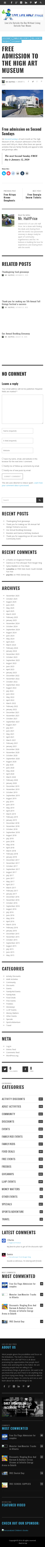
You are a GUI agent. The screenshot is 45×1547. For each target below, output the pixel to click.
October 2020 (11, 755)
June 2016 (10, 915)
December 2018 (12, 823)
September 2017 (13, 869)
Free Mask (25, 566)
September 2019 (13, 795)
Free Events (36, 38)
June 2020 (10, 768)
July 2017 (10, 875)
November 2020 (12, 752)
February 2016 (12, 927)
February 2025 (12, 617)
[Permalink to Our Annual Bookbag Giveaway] (22, 351)
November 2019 (12, 789)
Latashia (10, 569)
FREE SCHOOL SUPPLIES (20, 1483)
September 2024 (13, 629)
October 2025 (11, 599)
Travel (8, 1025)
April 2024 (10, 642)
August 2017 (11, 872)
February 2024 (12, 648)
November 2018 (12, 826)
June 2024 (10, 635)
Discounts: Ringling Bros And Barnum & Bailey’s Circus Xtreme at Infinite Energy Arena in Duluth (19, 1309)
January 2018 (11, 857)
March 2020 (11, 777)
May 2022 (10, 697)
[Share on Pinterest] (41, 81)
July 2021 (10, 728)
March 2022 (11, 703)
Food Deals (11, 997)
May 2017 (10, 881)
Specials (9, 1019)
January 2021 (11, 746)
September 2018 (13, 832)
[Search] (5, 2)
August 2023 (11, 663)
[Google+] (16, 2)
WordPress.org (12, 1055)
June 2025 (10, 605)
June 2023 (10, 666)
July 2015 (10, 949)
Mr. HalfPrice (10, 275)
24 (42, 1294)
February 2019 (12, 817)
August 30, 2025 (21, 337)
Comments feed (12, 1052)
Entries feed (11, 1049)
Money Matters (12, 1013)
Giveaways (16, 41)
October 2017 (11, 866)
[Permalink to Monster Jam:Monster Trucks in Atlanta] (5, 1295)
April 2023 (10, 669)
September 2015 (13, 943)
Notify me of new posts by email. (17, 470)
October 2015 (11, 940)
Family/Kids (11, 994)
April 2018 (10, 847)
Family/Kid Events (22, 38)
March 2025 (11, 614)
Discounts (7, 38)
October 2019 (11, 792)
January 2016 (11, 930)
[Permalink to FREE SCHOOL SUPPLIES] (5, 1485)
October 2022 (11, 682)
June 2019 (10, 804)
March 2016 (11, 924)
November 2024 (12, 623)
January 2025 (11, 620)
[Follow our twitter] (5, 1069)
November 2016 (12, 900)
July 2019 (10, 801)
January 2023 (11, 672)
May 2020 (10, 771)
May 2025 (10, 608)
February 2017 (12, 890)
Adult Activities (12, 979)
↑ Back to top (22, 1543)
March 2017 (11, 887)
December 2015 (12, 933)
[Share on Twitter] (32, 81)
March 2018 (11, 851)
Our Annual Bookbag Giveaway (16, 333)
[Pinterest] (30, 2)
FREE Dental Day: (23, 575)
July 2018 (10, 838)
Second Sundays (11, 139)
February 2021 (12, 743)
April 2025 (10, 611)
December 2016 (12, 897)
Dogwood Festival (23, 560)
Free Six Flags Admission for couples (22, 1285)
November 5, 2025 (22, 275)
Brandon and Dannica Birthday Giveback (22, 533)
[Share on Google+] (37, 81)
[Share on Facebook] (28, 81)
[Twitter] (35, 2)
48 (42, 1283)
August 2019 (11, 798)
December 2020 (12, 749)
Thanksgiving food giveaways (15, 271)
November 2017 (12, 863)
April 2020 (10, 774)
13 (42, 1484)
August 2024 (11, 632)
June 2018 (10, 841)
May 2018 (10, 844)
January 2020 (11, 783)
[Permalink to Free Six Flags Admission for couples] (5, 1285)
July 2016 (10, 912)
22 (42, 1305)
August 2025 (11, 602)
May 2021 (10, 734)
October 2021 (11, 718)
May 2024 (10, 638)
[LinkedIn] (26, 2)
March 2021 (11, 740)
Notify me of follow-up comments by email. (21, 466)
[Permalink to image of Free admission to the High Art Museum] (22, 103)
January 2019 (11, 820)
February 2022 (12, 706)
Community (11, 982)
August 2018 (11, 835)
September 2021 (13, 722)
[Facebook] (11, 2)
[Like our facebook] (25, 1069)
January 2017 (11, 894)
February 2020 (12, 780)
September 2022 (13, 685)
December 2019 (12, 786)
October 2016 (11, 903)
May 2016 (10, 918)
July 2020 (10, 765)
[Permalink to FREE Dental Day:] (5, 1321)
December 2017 (12, 860)
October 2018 (11, 829)
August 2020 (11, 761)
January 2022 (11, 709)
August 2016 (11, 909)
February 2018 (12, 854)
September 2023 (13, 660)
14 (42, 1321)
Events (9, 988)
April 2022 (10, 700)
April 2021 (10, 737)
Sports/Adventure (13, 1022)
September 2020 (13, 758)
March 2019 (11, 814)
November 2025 (12, 595)
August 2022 (11, 688)
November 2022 (12, 678)
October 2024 (11, 626)
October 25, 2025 (22, 307)
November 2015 (12, 937)
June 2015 (10, 952)
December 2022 (12, 675)
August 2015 (11, 946)
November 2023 (12, 654)
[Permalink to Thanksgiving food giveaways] (22, 289)
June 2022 (10, 694)
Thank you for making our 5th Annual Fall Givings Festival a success (21, 303)
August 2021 (11, 725)
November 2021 (12, 715)
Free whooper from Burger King (29, 563)
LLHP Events (11, 1010)
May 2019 (10, 808)
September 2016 (13, 906)
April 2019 (10, 811)
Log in (8, 1046)
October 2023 (11, 657)
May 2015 (10, 955)
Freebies (6, 41)
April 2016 (10, 921)
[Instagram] (21, 2)
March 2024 (11, 645)
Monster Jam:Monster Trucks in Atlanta (22, 1296)
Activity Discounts (13, 976)
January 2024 (11, 651)
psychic (9, 575)
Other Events (11, 1016)
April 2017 (10, 884)
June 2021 (10, 731)
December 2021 (12, 712)
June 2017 (10, 878)
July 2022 (10, 691)
